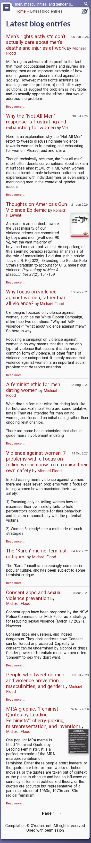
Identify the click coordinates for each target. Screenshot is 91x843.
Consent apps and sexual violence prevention (34, 595)
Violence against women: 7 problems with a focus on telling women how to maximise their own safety (47, 461)
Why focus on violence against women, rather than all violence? (36, 297)
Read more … (15, 106)
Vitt (65, 128)
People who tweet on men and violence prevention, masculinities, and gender (35, 680)
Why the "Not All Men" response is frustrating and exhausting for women (36, 121)
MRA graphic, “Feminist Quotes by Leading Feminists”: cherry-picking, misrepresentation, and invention (42, 717)
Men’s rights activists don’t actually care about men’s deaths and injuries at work (36, 42)
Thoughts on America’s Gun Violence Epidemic (36, 207)
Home (21, 11)
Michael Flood (52, 303)
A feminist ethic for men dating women (33, 387)
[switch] (86, 3)
